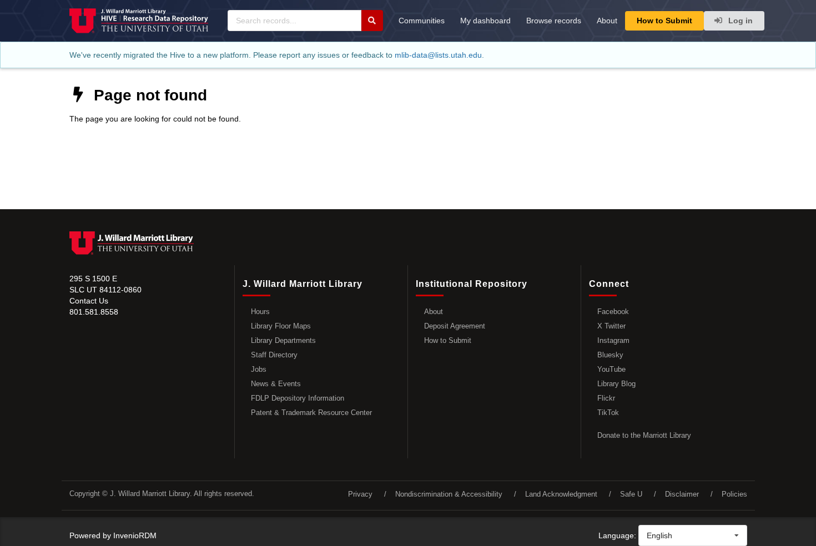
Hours (260, 311)
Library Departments (283, 340)
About (607, 20)
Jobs (258, 369)
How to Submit (664, 20)
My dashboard (485, 20)
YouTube (611, 369)
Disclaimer (682, 494)
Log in (739, 20)
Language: (617, 535)
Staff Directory (274, 355)
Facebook (613, 311)
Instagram (613, 340)
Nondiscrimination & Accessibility (448, 494)
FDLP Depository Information (297, 398)
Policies (734, 494)
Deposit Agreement (454, 326)
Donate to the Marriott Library (644, 435)
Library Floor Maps (281, 326)
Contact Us (88, 300)
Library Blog (616, 384)
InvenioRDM (135, 535)
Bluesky (610, 355)
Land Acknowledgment (561, 494)
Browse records (553, 20)
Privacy (360, 494)
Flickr (606, 398)
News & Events (276, 384)
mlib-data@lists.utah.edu (438, 54)
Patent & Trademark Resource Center (311, 412)
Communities (422, 20)
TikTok (608, 412)
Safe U (631, 494)
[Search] (371, 20)
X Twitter (611, 326)
